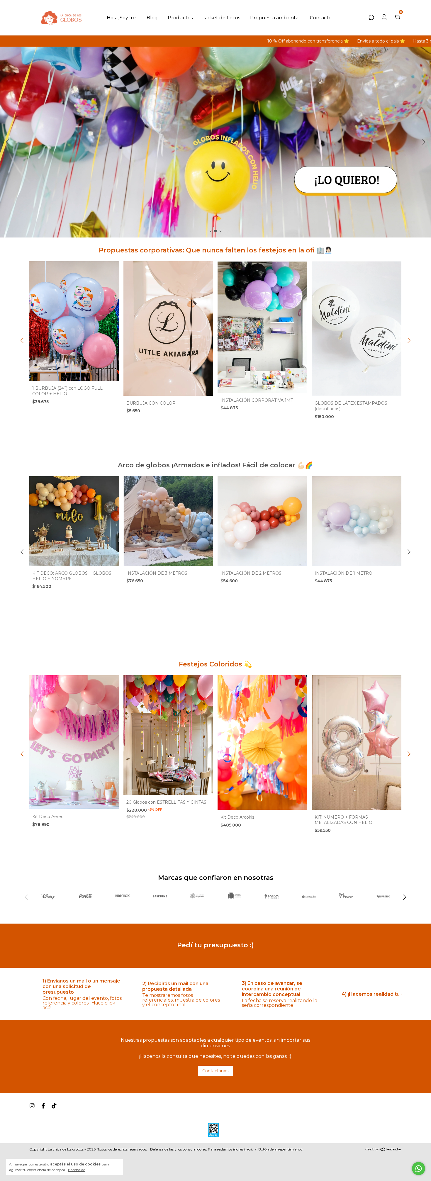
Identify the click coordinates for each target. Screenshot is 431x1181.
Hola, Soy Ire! (122, 18)
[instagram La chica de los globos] (32, 1106)
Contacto (321, 18)
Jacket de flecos (221, 18)
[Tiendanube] (383, 1150)
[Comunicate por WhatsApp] (418, 1168)
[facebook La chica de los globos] (43, 1106)
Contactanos (215, 1070)
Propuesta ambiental (275, 18)
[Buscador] (371, 17)
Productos (180, 18)
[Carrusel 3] (215, 142)
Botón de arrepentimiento (280, 1149)
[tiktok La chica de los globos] (54, 1106)
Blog (152, 18)
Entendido (76, 1170)
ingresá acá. (243, 1149)
